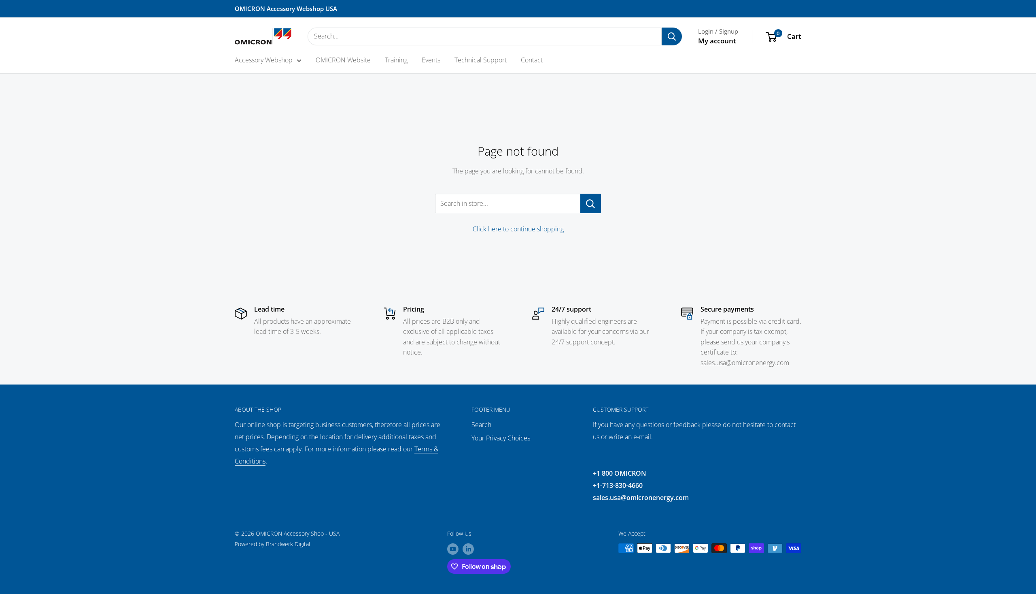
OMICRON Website (343, 60)
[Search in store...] (590, 203)
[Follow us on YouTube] (453, 549)
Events (431, 60)
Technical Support (480, 60)
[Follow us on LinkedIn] (468, 549)
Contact (532, 60)
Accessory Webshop (264, 60)
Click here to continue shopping (518, 228)
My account (717, 40)
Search (481, 424)
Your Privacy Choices (500, 438)
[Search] (672, 36)
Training (396, 60)
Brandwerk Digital (288, 544)
